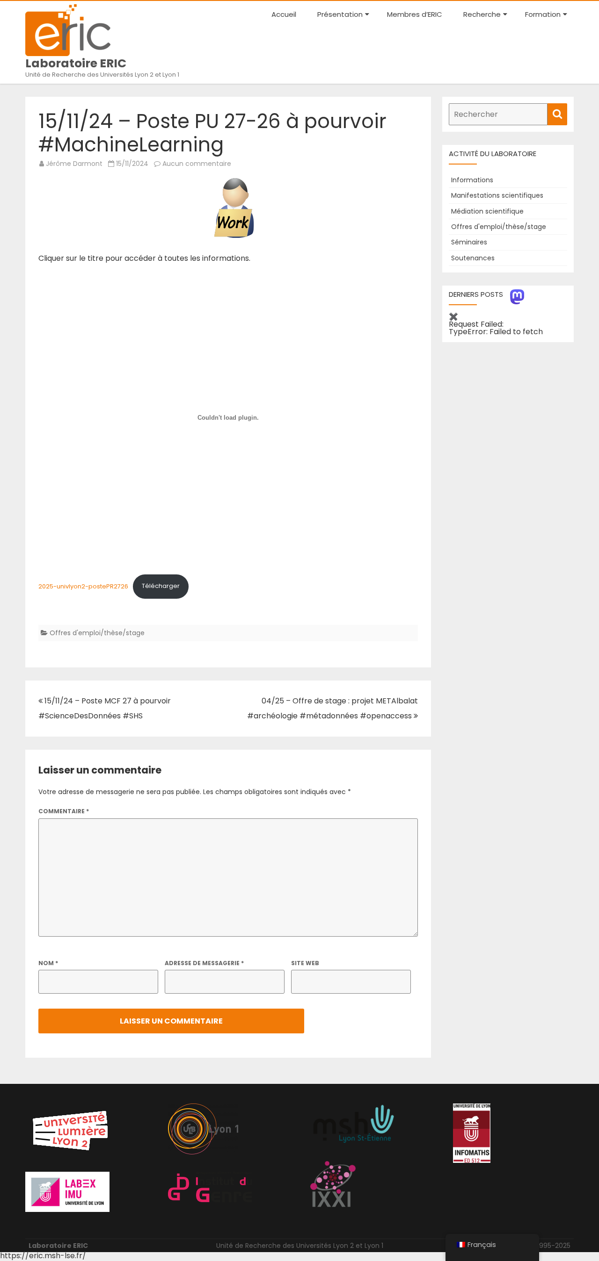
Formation (543, 14)
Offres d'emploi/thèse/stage (97, 633)
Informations (472, 180)
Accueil (283, 14)
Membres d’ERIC (414, 14)
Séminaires (469, 242)
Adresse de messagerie (204, 963)
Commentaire (63, 811)
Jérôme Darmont (74, 163)
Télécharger (161, 586)
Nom (48, 963)
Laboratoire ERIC (75, 63)
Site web (305, 963)
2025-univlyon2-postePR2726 (83, 586)
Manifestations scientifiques (497, 195)
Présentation (340, 14)
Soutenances (473, 258)
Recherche (482, 14)
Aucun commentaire (196, 163)
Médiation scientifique (487, 211)
